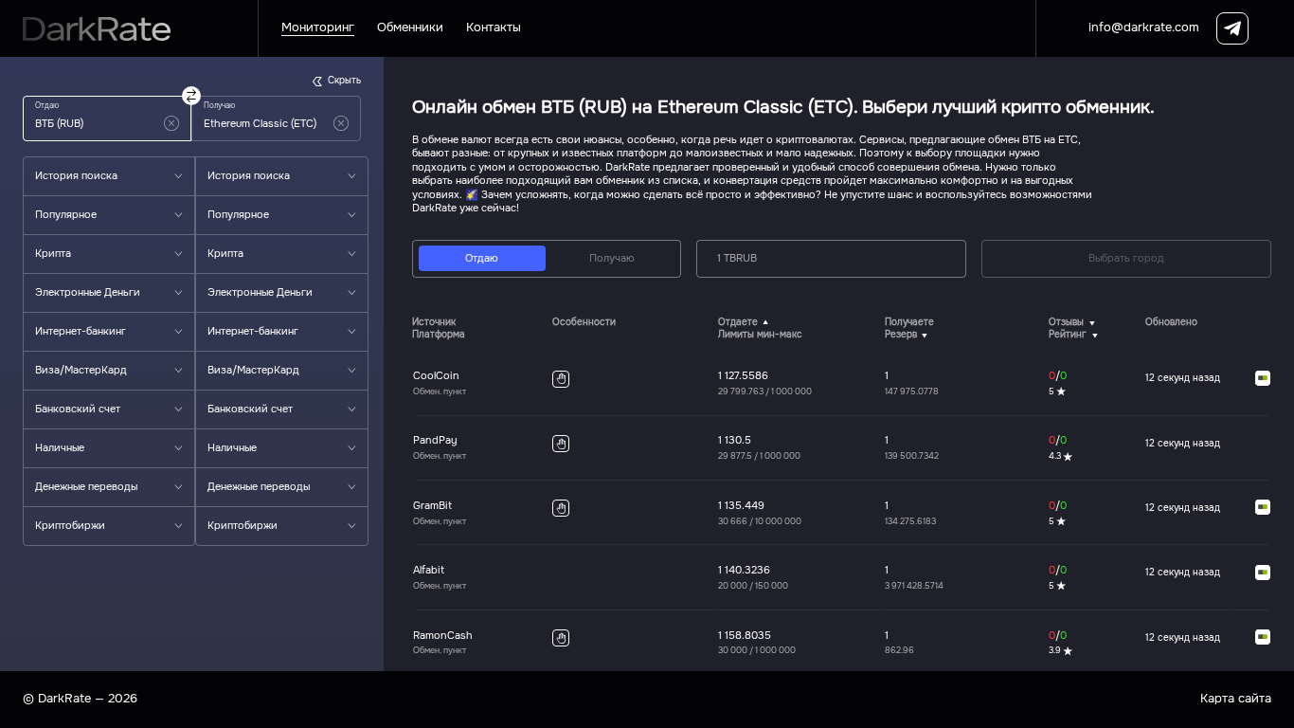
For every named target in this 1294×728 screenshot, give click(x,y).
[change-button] (191, 95)
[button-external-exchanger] (1262, 379)
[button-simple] (171, 123)
